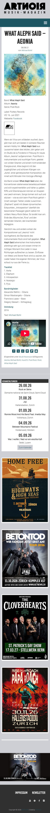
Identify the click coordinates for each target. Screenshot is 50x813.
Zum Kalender (25, 447)
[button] (13, 351)
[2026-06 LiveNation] (25, 521)
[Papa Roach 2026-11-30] (25, 731)
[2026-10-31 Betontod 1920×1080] (25, 780)
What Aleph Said (10, 363)
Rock (39, 360)
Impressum (21, 793)
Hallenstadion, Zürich (25, 401)
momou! (38, 810)
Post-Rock (32, 360)
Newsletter (38, 793)
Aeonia (6, 360)
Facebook (17, 118)
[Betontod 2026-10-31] (25, 586)
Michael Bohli (15, 315)
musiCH (24, 360)
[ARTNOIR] (25, 12)
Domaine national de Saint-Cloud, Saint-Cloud (25, 388)
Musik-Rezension (25, 357)
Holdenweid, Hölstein (25, 426)
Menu (45, 23)
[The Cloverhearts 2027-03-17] (25, 659)
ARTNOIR (25, 810)
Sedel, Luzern (25, 438)
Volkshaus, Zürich (25, 413)
